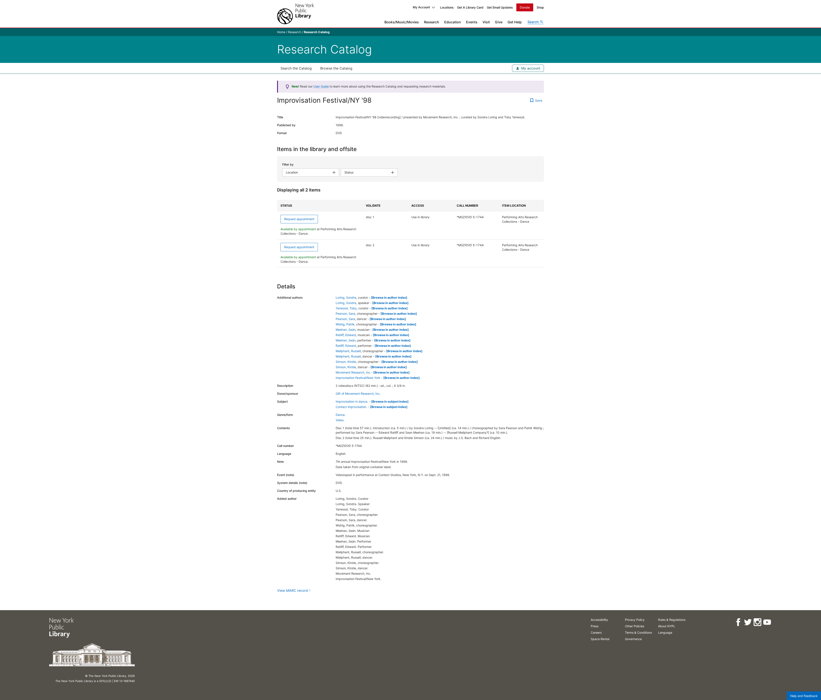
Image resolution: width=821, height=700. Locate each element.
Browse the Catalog (336, 68)
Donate (525, 7)
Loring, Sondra (346, 297)
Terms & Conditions (638, 632)
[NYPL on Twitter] (748, 622)
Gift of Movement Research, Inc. (358, 393)
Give (498, 22)
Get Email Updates (500, 7)
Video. (340, 420)
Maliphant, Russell (348, 351)
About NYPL (666, 626)
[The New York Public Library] (295, 13)
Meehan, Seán (346, 329)
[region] (410, 233)
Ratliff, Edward (346, 335)
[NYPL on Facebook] (738, 622)
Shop (540, 7)
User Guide (321, 86)
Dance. (341, 415)
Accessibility (599, 619)
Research (431, 22)
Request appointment (299, 219)
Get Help (515, 22)
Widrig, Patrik (345, 324)
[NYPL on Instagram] (757, 622)
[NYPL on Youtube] (767, 622)
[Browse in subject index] (390, 401)
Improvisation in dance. (352, 401)
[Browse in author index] (389, 297)
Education (452, 22)
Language (665, 632)
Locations (447, 7)
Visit (486, 22)
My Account (421, 7)
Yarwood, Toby (346, 308)
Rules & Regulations (671, 619)
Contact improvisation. (351, 407)
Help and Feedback (804, 696)
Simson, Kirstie (346, 361)
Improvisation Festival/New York (358, 378)
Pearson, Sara (345, 313)
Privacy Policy (635, 619)
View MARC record (292, 590)
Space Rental (600, 639)
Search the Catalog (296, 68)
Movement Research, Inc (353, 372)
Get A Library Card (470, 7)
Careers (596, 632)
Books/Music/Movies (401, 22)
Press (594, 626)
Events (471, 22)
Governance (633, 639)
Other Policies (634, 626)
